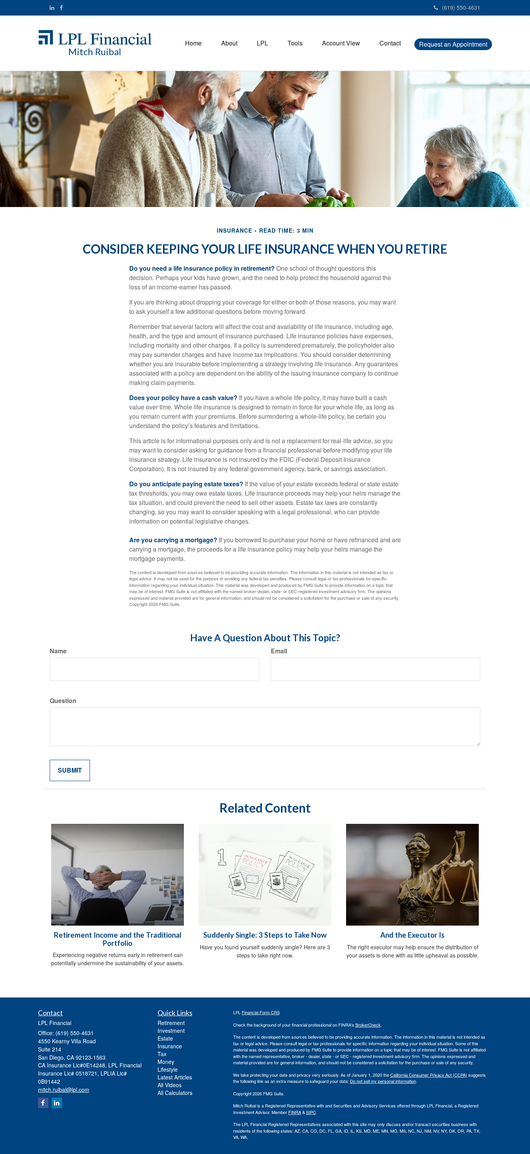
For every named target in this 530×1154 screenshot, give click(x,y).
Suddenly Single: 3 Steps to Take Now (265, 935)
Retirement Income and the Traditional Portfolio (118, 939)
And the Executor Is (412, 935)
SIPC (311, 1112)
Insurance (170, 1046)
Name (58, 651)
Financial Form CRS (261, 1012)
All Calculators (175, 1093)
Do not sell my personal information (383, 1081)
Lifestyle (168, 1069)
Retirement (171, 1023)
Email (279, 651)
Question (63, 700)
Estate (165, 1038)
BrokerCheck (368, 1025)
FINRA (294, 1112)
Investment (171, 1030)
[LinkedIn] (52, 7)
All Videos (170, 1085)
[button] (229, 43)
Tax (162, 1054)
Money (166, 1061)
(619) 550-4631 (461, 7)
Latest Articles (175, 1077)
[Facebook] (61, 7)
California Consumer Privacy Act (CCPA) (428, 1075)
